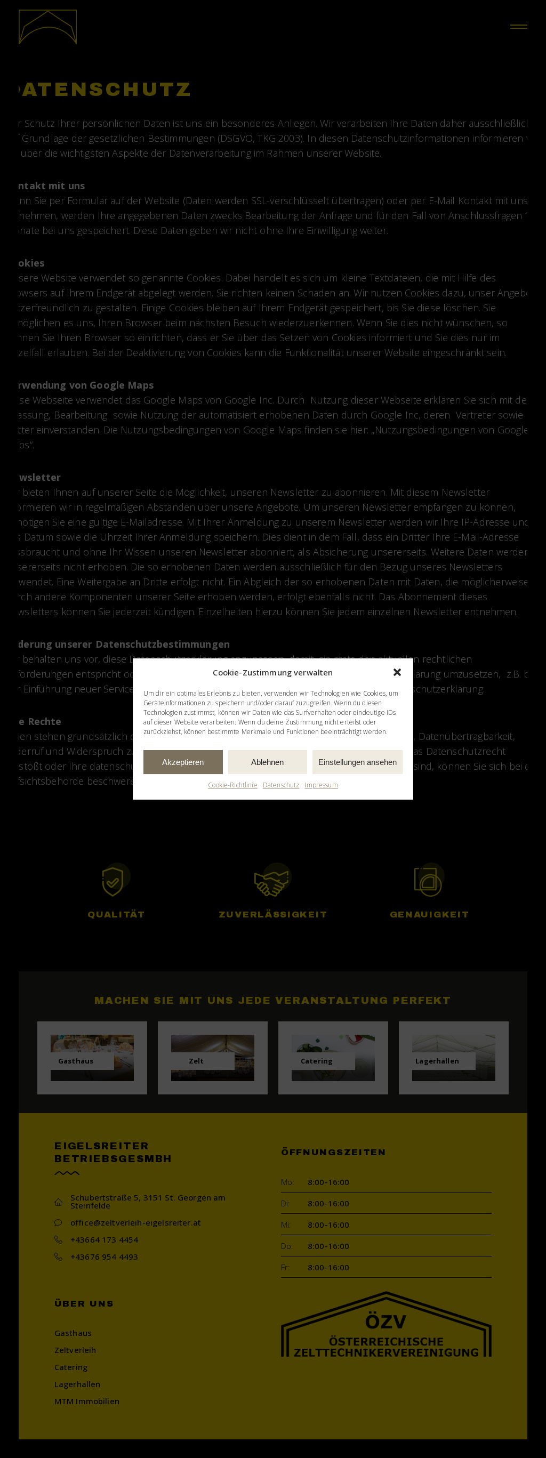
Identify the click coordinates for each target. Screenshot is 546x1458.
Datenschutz (281, 785)
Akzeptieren (183, 762)
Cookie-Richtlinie (233, 785)
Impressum (321, 785)
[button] (397, 672)
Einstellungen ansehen (357, 762)
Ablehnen (267, 762)
